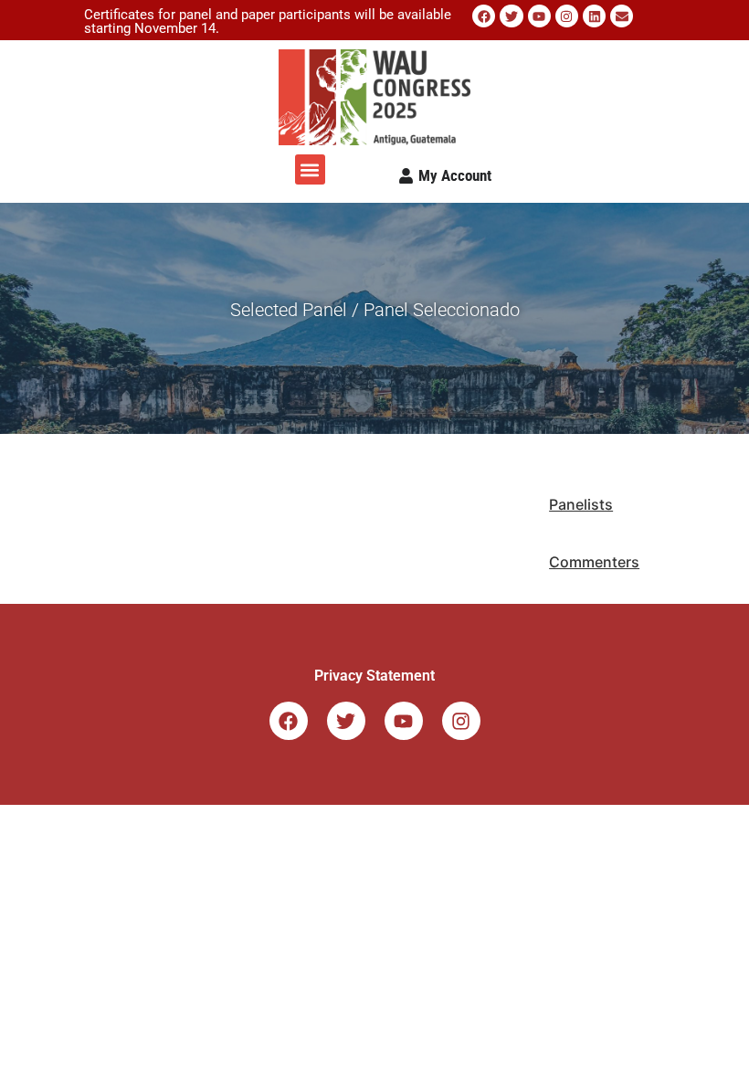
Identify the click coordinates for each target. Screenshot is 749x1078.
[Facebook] (483, 16)
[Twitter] (511, 16)
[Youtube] (539, 16)
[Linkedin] (594, 16)
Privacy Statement (374, 675)
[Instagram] (566, 16)
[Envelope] (621, 16)
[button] (310, 169)
